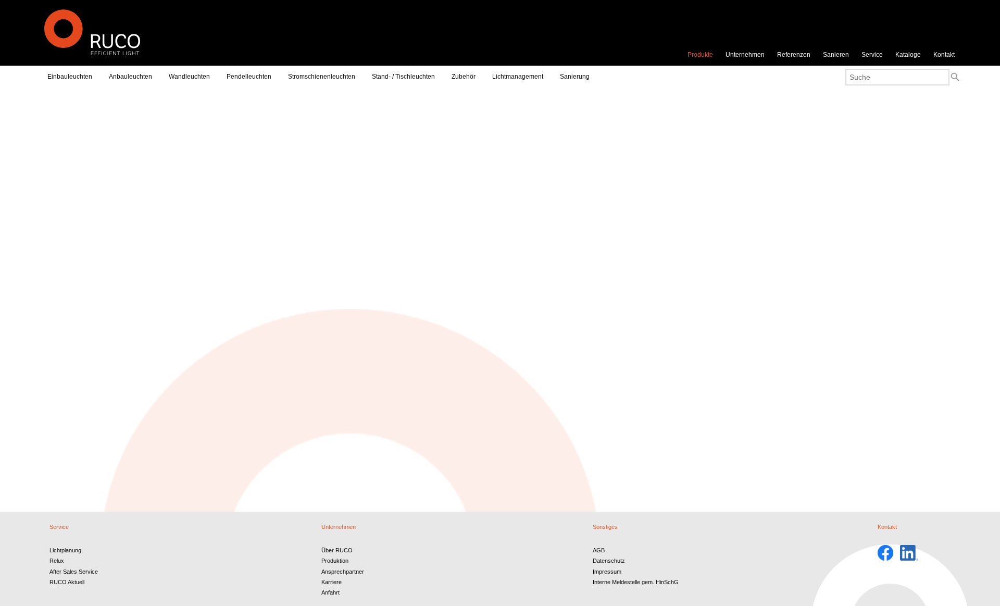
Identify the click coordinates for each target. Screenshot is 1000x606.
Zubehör (464, 76)
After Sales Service (73, 571)
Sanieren (836, 54)
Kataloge (908, 54)
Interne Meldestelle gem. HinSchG (636, 582)
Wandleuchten (189, 76)
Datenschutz (609, 561)
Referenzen (793, 54)
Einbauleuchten (69, 76)
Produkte (700, 54)
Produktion (334, 561)
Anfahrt (330, 592)
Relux (56, 561)
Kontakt (944, 54)
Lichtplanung (65, 550)
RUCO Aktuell (66, 582)
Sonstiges (605, 527)
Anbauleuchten (130, 76)
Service (872, 54)
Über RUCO (337, 550)
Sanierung (575, 76)
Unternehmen (745, 54)
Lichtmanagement (517, 76)
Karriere (331, 582)
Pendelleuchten (249, 76)
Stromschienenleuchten (321, 76)
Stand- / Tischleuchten (403, 76)
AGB (599, 550)
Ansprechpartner (342, 571)
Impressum (607, 571)
